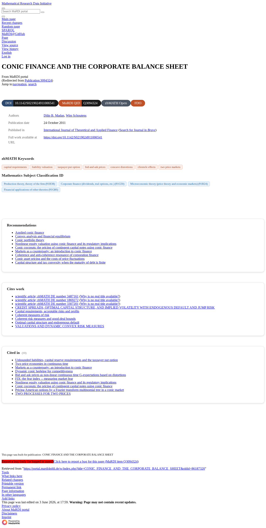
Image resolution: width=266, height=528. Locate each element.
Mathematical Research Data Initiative (27, 3)
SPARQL (8, 30)
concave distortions (122, 167)
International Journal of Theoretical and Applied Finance (81, 130)
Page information (13, 491)
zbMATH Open (116, 103)
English (7, 52)
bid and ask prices (95, 167)
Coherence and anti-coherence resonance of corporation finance (57, 255)
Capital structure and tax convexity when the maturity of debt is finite (60, 262)
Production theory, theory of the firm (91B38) (29, 183)
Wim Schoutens (76, 115)
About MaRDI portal (15, 509)
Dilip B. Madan (54, 115)
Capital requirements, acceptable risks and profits (47, 311)
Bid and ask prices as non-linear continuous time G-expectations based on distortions (70, 375)
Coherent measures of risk (32, 315)
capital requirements (15, 167)
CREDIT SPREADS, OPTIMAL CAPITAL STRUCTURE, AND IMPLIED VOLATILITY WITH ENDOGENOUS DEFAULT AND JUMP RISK (115, 307)
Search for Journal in (137, 130)
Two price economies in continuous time (41, 363)
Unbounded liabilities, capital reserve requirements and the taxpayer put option (66, 360)
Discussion (9, 41)
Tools (5, 472)
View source (10, 45)
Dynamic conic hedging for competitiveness (44, 371)
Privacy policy (11, 506)
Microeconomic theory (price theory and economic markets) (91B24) (169, 183)
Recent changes (12, 22)
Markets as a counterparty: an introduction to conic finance (53, 251)
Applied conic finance (29, 232)
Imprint (6, 517)
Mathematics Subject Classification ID (32, 175)
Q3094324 (90, 103)
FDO (137, 103)
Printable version (13, 483)
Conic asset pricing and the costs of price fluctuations (50, 258)
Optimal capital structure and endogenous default (47, 322)
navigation (20, 84)
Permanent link (11, 487)
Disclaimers (9, 513)
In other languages (14, 494)
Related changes (12, 480)
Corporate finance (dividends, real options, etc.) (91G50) (92, 183)
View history (10, 49)
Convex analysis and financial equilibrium (42, 236)
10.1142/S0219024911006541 (35, 103)
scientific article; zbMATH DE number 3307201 (47, 304)
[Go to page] (42, 12)
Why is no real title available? (99, 296)
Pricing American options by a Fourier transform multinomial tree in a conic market (69, 390)
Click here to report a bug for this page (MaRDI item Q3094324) (96, 461)
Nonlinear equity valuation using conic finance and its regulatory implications (65, 244)
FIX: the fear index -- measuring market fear (44, 378)
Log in (6, 56)
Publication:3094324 (38, 80)
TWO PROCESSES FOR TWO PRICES (43, 393)
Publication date (18, 123)
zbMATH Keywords (18, 158)
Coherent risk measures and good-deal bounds (45, 318)
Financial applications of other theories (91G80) (31, 189)
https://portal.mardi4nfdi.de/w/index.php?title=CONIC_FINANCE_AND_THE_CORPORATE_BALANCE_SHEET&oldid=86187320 (114, 468)
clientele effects (146, 167)
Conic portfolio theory (29, 240)
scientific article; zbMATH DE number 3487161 (47, 296)
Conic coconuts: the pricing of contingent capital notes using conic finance (63, 247)
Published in (16, 130)
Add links (8, 498)
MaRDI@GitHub (13, 34)
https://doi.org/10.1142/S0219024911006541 (73, 137)
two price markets (170, 167)
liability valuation (42, 167)
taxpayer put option (69, 167)
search (32, 84)
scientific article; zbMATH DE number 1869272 (47, 300)
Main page (9, 19)
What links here (12, 476)
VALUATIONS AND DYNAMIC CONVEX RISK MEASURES (59, 326)
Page (5, 37)
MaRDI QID (71, 103)
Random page (11, 26)
